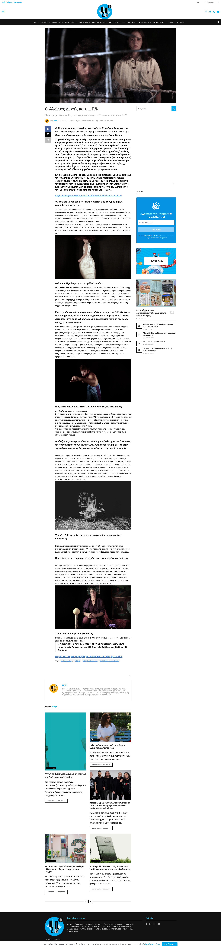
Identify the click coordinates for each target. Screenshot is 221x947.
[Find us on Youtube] (218, 12)
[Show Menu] (3, 11)
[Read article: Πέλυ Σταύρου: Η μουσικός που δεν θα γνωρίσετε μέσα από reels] (110, 727)
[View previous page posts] (86, 901)
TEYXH (171, 22)
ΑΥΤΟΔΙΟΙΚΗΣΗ (87, 929)
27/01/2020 (64, 121)
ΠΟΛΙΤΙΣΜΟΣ (129, 924)
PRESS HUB (56, 22)
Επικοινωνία (18, 2)
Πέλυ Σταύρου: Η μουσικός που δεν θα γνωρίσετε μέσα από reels (107, 746)
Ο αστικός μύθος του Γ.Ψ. (109, 661)
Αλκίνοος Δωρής (67, 661)
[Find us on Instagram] (210, 12)
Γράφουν (9, 2)
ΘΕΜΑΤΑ (44, 22)
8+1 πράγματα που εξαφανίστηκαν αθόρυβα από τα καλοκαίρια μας (151, 313)
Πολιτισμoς (70, 22)
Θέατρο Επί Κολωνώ (90, 661)
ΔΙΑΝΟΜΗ (181, 22)
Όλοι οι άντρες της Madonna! (154, 342)
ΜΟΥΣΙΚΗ (106, 926)
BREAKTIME (73, 929)
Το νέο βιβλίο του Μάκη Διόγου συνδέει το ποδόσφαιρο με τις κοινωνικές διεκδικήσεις (110, 867)
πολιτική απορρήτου (167, 235)
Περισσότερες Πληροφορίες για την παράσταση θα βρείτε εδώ (88, 656)
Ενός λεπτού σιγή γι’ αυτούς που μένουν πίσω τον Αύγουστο (158, 325)
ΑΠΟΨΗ (70, 924)
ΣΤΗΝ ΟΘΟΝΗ (74, 926)
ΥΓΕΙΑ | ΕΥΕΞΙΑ (102, 929)
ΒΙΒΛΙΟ (119, 924)
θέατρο (77, 661)
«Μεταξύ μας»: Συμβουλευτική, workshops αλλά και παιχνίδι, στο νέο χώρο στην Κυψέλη (64, 869)
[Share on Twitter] (48, 134)
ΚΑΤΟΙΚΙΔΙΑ (128, 929)
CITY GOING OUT (128, 22)
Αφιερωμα (113, 22)
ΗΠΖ (55, 121)
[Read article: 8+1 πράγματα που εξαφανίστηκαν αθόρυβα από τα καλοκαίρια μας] (156, 293)
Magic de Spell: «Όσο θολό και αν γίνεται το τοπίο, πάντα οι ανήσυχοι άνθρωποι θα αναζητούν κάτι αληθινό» (110, 805)
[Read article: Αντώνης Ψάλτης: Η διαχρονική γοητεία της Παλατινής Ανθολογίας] (65, 741)
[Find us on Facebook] (205, 12)
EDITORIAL (80, 924)
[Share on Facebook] (48, 129)
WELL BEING (144, 22)
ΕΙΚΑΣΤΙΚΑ (86, 926)
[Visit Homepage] (104, 11)
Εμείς (3, 2)
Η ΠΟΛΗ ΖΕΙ (73, 931)
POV (36, 22)
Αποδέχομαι (169, 944)
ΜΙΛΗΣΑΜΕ (83, 22)
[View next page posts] (90, 901)
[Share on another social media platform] (48, 140)
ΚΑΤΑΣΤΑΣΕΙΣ (116, 929)
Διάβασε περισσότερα (57, 800)
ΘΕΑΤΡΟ (97, 926)
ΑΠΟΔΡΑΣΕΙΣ (158, 22)
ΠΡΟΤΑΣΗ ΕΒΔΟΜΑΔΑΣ (122, 926)
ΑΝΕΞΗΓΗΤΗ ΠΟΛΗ (95, 924)
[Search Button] (217, 2)
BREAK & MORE (98, 22)
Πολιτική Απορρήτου (151, 944)
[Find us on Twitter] (214, 11)
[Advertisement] (87, 671)
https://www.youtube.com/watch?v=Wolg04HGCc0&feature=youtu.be (88, 195)
